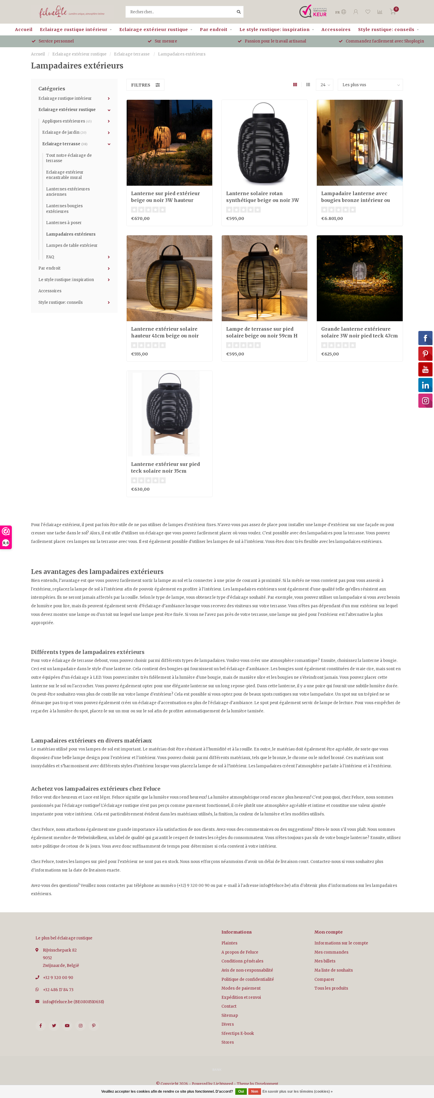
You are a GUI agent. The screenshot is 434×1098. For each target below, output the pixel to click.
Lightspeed (223, 1083)
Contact (228, 1006)
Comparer (324, 979)
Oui (241, 1091)
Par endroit (214, 29)
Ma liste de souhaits (333, 970)
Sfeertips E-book (237, 1033)
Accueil (23, 29)
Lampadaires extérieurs (71, 234)
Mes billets (324, 961)
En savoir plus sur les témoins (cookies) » (297, 1091)
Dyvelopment (266, 1083)
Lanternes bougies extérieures (64, 208)
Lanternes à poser (64, 222)
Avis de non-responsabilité (247, 970)
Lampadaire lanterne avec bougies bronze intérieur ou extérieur (355, 200)
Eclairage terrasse (64, 143)
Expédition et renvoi (241, 997)
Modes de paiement (241, 988)
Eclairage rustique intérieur (73, 29)
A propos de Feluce (239, 952)
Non (254, 1091)
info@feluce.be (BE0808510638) (73, 1001)
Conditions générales (242, 961)
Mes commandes (331, 952)
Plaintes (229, 943)
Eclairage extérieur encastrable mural (65, 175)
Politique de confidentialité (247, 979)
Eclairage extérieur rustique (153, 29)
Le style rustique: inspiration (274, 29)
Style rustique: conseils (386, 29)
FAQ (50, 257)
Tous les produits (331, 988)
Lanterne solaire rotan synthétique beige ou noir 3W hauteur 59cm (262, 200)
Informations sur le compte (341, 943)
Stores (227, 1042)
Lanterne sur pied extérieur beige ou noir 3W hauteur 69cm (165, 200)
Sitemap (229, 1015)
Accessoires (336, 29)
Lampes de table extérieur (72, 245)
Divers (227, 1024)
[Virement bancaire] (217, 1069)
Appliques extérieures (67, 121)
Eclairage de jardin (64, 132)
